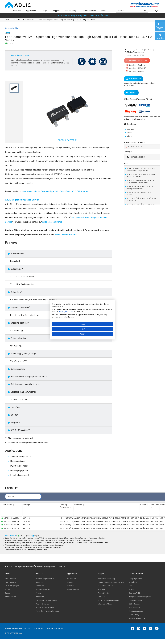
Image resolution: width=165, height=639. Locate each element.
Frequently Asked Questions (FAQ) (111, 582)
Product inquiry (103, 593)
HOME (7, 20)
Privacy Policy (38, 628)
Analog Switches (42, 604)
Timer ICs (39, 582)
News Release (10, 579)
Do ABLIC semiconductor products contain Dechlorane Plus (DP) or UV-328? (141, 170)
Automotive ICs (28, 20)
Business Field (134, 593)
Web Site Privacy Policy (55, 628)
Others (129, 136)
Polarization (155, 505)
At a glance (133, 582)
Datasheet (138, 60)
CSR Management (135, 600)
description (78, 505)
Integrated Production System (140, 597)
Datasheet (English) (136, 65)
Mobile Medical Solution (45, 607)
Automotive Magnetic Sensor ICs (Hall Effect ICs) (56, 20)
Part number (7, 505)
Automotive (71, 579)
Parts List (132, 92)
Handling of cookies (66, 311)
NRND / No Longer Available (108, 600)
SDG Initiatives (134, 604)
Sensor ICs (40, 586)
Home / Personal (73, 589)
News (103, 11)
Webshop (101, 589)
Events (7, 593)
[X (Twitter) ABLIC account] (151, 628)
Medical (70, 582)
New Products (10, 582)
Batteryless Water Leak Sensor (47, 611)
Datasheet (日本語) (136, 71)
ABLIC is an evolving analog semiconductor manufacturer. (82, 15)
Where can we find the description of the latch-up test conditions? (140, 188)
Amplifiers (40, 597)
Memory (39, 593)
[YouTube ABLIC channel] (157, 628)
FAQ (125, 163)
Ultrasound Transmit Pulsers (46, 600)
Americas (130, 129)
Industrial (70, 586)
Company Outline (135, 579)
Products (17, 11)
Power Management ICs (45, 579)
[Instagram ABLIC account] (139, 628)
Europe (129, 133)
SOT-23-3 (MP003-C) (138, 157)
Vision (131, 586)
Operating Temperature (64, 506)
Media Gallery (134, 615)
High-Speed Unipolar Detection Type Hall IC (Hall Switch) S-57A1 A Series (55, 191)
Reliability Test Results (134, 142)
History (131, 589)
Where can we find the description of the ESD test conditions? (141, 199)
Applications (31, 11)
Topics (7, 589)
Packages (101, 597)
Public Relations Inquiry (106, 579)
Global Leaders (134, 607)
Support (56, 11)
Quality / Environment (137, 611)
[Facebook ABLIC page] (133, 628)
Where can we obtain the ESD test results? (140, 204)
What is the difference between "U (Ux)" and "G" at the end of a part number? (141, 182)
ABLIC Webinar (10, 597)
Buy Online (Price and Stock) (139, 99)
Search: (11, 497)
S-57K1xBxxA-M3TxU (135, 147)
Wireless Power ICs (43, 589)
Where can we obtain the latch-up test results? (139, 193)
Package (128, 151)
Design (44, 11)
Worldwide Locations (137, 618)
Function (143, 505)
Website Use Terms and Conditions (17, 628)
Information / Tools (105, 604)
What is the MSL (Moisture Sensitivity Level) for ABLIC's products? (141, 176)
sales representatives (52, 222)
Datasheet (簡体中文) (137, 68)
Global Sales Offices (105, 586)
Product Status (10, 536)
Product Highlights (12, 586)
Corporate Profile (89, 11)
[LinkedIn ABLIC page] (145, 628)
